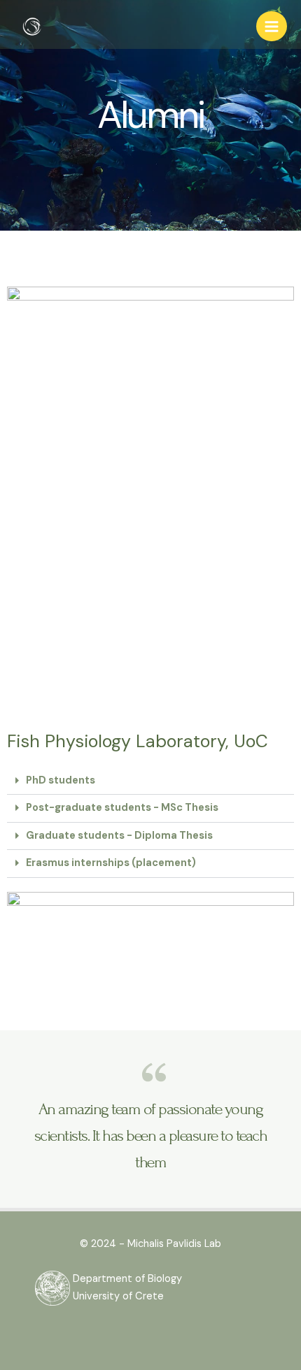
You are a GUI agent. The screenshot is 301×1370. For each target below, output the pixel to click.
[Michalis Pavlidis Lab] (31, 26)
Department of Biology (127, 1278)
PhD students (60, 780)
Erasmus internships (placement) (111, 863)
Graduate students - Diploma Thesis (119, 835)
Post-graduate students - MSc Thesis (122, 807)
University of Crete (118, 1296)
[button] (150, 781)
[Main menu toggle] (271, 26)
